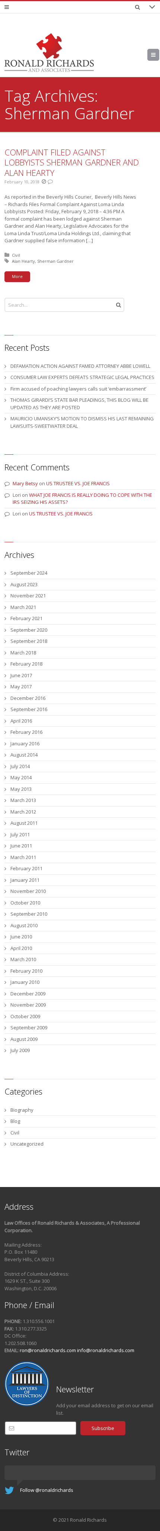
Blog (15, 1121)
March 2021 (23, 607)
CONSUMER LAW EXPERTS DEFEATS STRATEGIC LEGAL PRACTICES (82, 377)
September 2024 (28, 572)
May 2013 (21, 789)
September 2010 (28, 913)
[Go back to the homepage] (49, 52)
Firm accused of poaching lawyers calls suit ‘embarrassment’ (78, 388)
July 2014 (20, 766)
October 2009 (25, 1016)
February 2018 (26, 663)
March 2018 (23, 652)
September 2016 (28, 709)
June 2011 (21, 845)
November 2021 (28, 595)
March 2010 (23, 959)
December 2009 (27, 993)
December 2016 (27, 698)
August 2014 (24, 754)
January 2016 (24, 743)
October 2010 (25, 902)
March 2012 (23, 811)
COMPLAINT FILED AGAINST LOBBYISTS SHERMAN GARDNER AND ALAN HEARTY (71, 162)
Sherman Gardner (55, 261)
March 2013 (23, 800)
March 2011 (23, 857)
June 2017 (21, 675)
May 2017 (21, 686)
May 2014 (21, 777)
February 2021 (26, 618)
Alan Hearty (23, 261)
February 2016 (26, 732)
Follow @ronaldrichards (46, 1490)
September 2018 (28, 641)
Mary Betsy (25, 483)
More (17, 276)
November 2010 (28, 891)
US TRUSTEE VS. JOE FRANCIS (78, 483)
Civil (16, 255)
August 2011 (24, 823)
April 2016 (21, 720)
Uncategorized (27, 1143)
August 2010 (24, 925)
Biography (21, 1110)
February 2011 (26, 868)
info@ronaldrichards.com (105, 1350)
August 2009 (24, 1039)
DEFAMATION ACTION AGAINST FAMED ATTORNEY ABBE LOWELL (80, 366)
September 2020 (28, 629)
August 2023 (24, 584)
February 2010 (26, 970)
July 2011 (20, 834)
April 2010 (21, 948)
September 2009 (28, 1027)
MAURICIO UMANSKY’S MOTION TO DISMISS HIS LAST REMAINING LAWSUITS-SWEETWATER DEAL (82, 422)
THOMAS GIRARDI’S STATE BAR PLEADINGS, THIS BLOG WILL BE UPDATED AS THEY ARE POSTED (79, 404)
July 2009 (20, 1050)
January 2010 (24, 982)
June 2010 (21, 936)
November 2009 (28, 1004)
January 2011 (24, 880)
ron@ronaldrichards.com (48, 1350)
